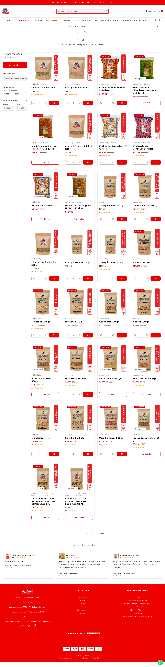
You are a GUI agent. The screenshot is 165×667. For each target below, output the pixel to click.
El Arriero (21, 20)
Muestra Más (64, 570)
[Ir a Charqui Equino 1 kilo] (79, 68)
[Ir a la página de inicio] (5, 11)
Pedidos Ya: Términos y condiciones (137, 617)
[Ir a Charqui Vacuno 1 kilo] (45, 68)
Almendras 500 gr (109, 321)
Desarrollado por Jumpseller (94, 658)
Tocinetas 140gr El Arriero (23, 555)
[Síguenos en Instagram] (155, 20)
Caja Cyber (71, 555)
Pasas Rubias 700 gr (110, 378)
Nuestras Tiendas (137, 610)
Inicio (10, 20)
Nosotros (73, 27)
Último (103, 533)
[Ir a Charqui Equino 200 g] (113, 242)
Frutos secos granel (12, 94)
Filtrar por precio (11, 100)
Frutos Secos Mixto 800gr (41, 379)
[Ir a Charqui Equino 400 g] (113, 186)
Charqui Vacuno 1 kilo (43, 87)
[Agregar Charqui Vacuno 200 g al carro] (88, 278)
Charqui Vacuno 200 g (77, 262)
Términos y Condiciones (138, 607)
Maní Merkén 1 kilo (75, 378)
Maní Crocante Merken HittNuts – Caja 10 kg (44, 147)
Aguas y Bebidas (109, 20)
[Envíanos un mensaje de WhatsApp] (160, 662)
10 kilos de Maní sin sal (43, 205)
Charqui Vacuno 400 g (145, 205)
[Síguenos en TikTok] (157, 26)
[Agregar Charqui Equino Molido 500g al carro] (54, 278)
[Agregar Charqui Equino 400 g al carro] (122, 219)
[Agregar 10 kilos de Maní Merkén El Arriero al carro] (122, 103)
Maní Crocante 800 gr (145, 378)
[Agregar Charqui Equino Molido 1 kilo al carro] (88, 162)
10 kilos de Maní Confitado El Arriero (144, 147)
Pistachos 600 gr (40, 321)
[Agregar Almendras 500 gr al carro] (122, 335)
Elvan (96, 20)
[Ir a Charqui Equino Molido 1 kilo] (79, 126)
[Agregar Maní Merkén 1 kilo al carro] (88, 394)
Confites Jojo (70, 20)
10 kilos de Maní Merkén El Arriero (112, 88)
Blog (83, 27)
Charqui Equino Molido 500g (43, 263)
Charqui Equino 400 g (111, 205)
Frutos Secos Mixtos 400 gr (146, 439)
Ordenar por (9, 74)
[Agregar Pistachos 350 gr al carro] (88, 335)
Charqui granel (10, 91)
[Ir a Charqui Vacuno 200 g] (79, 242)
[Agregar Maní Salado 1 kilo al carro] (54, 454)
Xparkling (82, 607)
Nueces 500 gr (141, 321)
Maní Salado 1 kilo (41, 438)
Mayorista (139, 20)
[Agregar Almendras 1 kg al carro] (156, 278)
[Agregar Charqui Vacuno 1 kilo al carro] (54, 103)
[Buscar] (106, 11)
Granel (125, 20)
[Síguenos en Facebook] (159, 20)
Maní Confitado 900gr (111, 438)
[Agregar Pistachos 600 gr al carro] (54, 335)
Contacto (138, 597)
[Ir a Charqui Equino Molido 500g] (45, 242)
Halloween (53, 20)
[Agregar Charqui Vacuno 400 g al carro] (156, 219)
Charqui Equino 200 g (111, 262)
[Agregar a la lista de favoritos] (55, 67)
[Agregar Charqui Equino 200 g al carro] (122, 278)
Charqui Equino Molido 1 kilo (78, 147)
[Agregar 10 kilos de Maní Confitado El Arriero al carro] (156, 162)
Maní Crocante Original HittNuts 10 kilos (78, 206)
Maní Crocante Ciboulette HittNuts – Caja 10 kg (144, 90)
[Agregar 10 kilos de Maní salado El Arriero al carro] (122, 162)
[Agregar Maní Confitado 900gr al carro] (122, 454)
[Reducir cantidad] (34, 103)
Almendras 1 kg (141, 262)
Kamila (82, 613)
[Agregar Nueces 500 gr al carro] (156, 335)
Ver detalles (147, 103)
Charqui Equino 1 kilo (76, 87)
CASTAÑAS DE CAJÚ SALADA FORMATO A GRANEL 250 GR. (43, 501)
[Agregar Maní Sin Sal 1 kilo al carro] (88, 454)
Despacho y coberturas (137, 601)
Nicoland (37, 20)
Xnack (85, 20)
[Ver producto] (8, 556)
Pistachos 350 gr (74, 321)
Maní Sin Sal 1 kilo (74, 438)
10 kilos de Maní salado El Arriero (113, 147)
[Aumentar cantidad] (45, 103)
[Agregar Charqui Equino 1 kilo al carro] (88, 103)
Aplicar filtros (15, 65)
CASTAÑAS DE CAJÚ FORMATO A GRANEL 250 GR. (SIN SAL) (77, 501)
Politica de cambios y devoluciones (137, 604)
